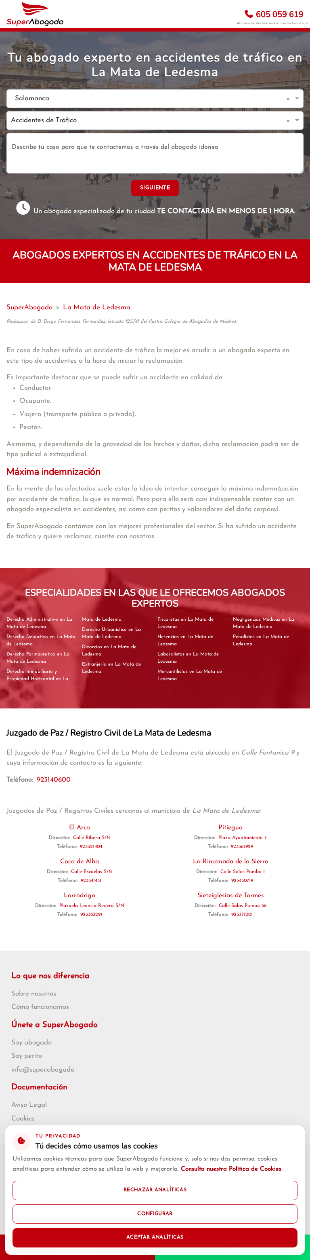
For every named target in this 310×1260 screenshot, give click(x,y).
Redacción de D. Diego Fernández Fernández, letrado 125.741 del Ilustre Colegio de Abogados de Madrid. (121, 321)
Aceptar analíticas (155, 1237)
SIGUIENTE (155, 187)
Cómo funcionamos (40, 1007)
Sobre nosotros (33, 993)
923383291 (91, 914)
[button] (289, 98)
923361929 (242, 846)
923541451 (91, 880)
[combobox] (147, 98)
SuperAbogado (29, 307)
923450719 (242, 880)
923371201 (242, 914)
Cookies (23, 1118)
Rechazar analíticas (155, 1190)
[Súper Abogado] (34, 14)
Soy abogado (31, 1042)
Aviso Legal (299, 23)
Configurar (154, 1213)
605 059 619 (279, 14)
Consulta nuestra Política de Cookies (232, 1169)
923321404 (91, 846)
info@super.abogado (42, 1069)
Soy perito (26, 1056)
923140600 (54, 779)
